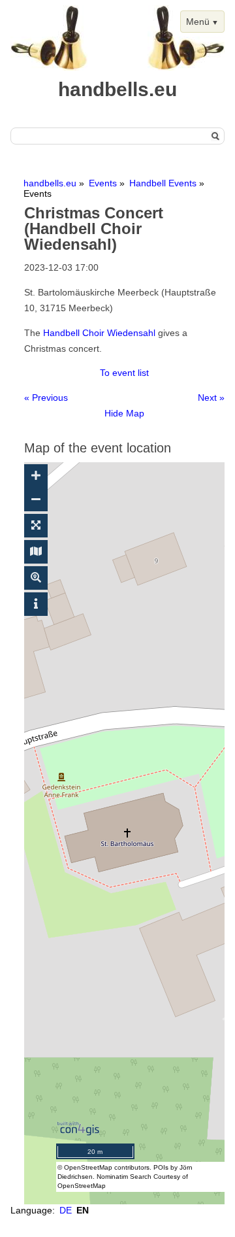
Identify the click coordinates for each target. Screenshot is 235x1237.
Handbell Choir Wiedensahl (99, 333)
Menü (198, 21)
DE (65, 1210)
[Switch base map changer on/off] (36, 552)
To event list (124, 372)
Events (103, 183)
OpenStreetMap (88, 1167)
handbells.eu (50, 183)
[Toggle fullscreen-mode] (36, 525)
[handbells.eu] (48, 67)
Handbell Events (162, 183)
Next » (211, 397)
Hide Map (124, 413)
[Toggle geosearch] (36, 578)
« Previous (46, 397)
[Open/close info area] (36, 604)
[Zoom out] (36, 499)
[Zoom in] (36, 476)
